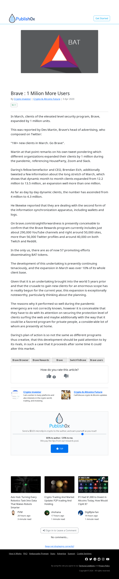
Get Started (101, 18)
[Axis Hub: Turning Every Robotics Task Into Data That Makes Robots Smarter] (26, 484)
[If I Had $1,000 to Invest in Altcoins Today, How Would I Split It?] (93, 484)
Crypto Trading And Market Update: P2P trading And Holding (59, 500)
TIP (61, 448)
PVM (20, 512)
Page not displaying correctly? (59, 546)
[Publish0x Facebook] (87, 559)
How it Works (15, 553)
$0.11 (14, 105)
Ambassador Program (39, 553)
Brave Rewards (41, 360)
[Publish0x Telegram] (95, 559)
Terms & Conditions (87, 566)
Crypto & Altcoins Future (46, 99)
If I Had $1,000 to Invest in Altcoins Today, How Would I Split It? (93, 500)
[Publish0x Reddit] (99, 559)
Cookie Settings (84, 553)
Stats (52, 553)
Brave (59, 360)
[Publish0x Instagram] (104, 559)
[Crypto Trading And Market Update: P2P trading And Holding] (59, 484)
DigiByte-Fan (92, 512)
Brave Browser (20, 360)
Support (71, 553)
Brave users (96, 360)
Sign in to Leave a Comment (60, 530)
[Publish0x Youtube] (108, 559)
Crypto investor (22, 99)
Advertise (61, 553)
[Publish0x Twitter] (91, 559)
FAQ (25, 553)
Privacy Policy (104, 566)
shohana (56, 512)
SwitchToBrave (78, 360)
